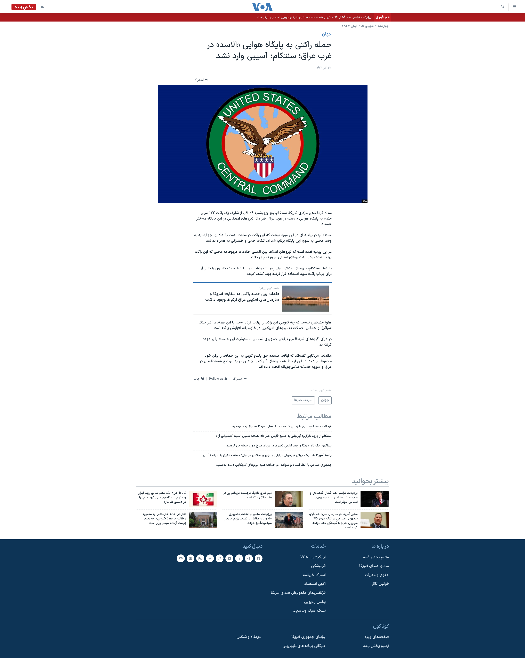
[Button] (201, 80)
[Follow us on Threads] (210, 558)
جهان (327, 34)
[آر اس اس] (200, 558)
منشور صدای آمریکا (374, 566)
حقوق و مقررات (377, 575)
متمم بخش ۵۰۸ (376, 557)
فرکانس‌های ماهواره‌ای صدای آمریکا (298, 593)
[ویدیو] (42, 7)
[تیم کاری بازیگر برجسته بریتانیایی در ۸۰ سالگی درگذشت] (289, 499)
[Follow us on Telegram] (249, 558)
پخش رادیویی (315, 602)
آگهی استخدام (315, 584)
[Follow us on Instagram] (220, 558)
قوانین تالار (380, 584)
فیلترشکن (318, 566)
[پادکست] (190, 558)
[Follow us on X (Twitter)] (239, 558)
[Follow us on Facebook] (258, 558)
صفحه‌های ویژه (377, 637)
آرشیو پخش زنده (376, 646)
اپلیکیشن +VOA (313, 557)
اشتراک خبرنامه (314, 575)
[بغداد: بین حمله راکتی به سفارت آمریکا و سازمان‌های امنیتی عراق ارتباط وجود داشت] (305, 299)
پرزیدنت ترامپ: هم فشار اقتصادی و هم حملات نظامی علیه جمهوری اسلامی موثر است (314, 17)
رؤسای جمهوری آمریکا (308, 637)
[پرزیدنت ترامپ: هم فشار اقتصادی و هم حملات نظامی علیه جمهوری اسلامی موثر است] (375, 499)
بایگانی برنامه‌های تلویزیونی (303, 646)
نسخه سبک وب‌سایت (309, 611)
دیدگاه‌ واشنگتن (248, 637)
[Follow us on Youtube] (229, 558)
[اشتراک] (181, 558)
